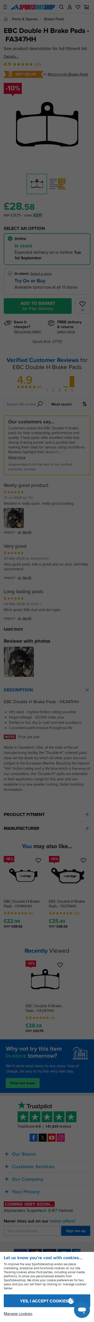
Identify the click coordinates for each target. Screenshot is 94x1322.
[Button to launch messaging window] (82, 1310)
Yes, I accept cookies (44, 1301)
